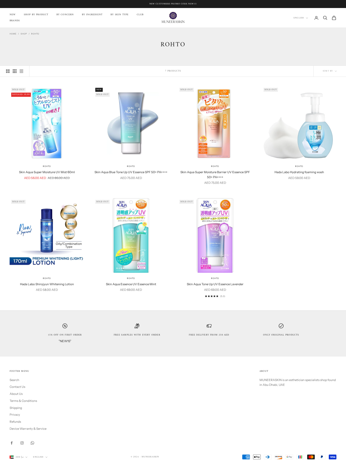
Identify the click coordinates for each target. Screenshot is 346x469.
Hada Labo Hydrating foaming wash (299, 172)
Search (14, 380)
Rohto (35, 33)
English (299, 18)
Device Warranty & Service (28, 429)
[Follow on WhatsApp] (32, 443)
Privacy (15, 414)
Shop (24, 33)
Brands (15, 21)
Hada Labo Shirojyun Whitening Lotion (47, 284)
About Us (16, 394)
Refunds (15, 422)
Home (13, 33)
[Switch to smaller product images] (14, 71)
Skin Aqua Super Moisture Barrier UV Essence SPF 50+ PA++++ (215, 174)
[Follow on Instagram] (22, 443)
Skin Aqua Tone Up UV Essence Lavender (215, 284)
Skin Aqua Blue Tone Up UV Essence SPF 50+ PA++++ (131, 172)
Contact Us (17, 387)
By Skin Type (120, 15)
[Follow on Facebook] (12, 443)
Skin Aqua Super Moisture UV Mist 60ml (47, 172)
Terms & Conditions (23, 401)
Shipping (16, 408)
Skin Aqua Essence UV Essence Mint (131, 284)
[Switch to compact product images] (21, 71)
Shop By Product (36, 15)
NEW (13, 15)
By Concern (65, 15)
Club (140, 15)
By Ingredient (92, 15)
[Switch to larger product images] (8, 71)
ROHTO (47, 166)
